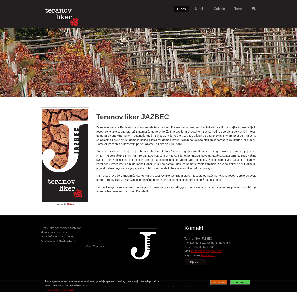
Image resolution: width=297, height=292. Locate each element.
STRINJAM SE (240, 282)
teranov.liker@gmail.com (206, 251)
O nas (181, 9)
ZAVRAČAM (218, 282)
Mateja (70, 204)
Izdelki (199, 8)
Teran (238, 8)
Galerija (219, 8)
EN (254, 8)
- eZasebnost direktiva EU (60, 289)
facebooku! (208, 255)
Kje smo (195, 262)
